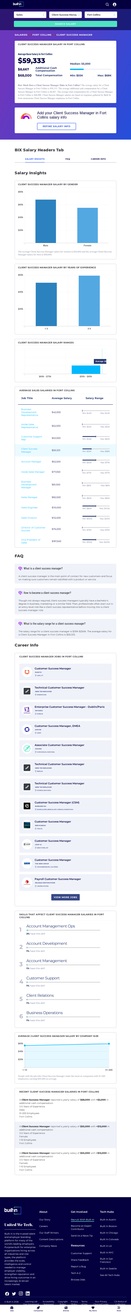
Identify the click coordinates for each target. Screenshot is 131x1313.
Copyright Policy (63, 1302)
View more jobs (65, 897)
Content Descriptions (51, 1239)
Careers (43, 1226)
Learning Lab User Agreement (31, 1302)
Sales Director (29, 517)
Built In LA (106, 1245)
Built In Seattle (108, 1268)
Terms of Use (84, 1302)
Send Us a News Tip (82, 1235)
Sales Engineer (29, 507)
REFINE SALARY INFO (56, 126)
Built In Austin (108, 1219)
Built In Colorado (109, 1239)
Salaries (21, 34)
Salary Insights (35, 159)
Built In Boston (108, 1226)
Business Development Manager (29, 484)
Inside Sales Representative (29, 426)
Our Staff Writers (49, 1232)
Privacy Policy (74, 1302)
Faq (68, 159)
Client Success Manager (29, 450)
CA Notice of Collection (120, 1302)
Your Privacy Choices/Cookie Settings (100, 1304)
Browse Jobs (78, 1279)
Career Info (98, 159)
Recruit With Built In (82, 1219)
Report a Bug (78, 1266)
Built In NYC (107, 1252)
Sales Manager (29, 497)
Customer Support (81, 1253)
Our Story (44, 1219)
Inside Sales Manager (33, 471)
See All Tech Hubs (110, 1275)
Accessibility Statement (48, 1302)
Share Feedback (80, 1259)
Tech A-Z (76, 1273)
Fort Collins (41, 34)
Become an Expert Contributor (81, 1227)
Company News (48, 1245)
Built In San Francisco (106, 1260)
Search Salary (65, 23)
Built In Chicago (109, 1232)
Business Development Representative (29, 412)
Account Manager (31, 461)
